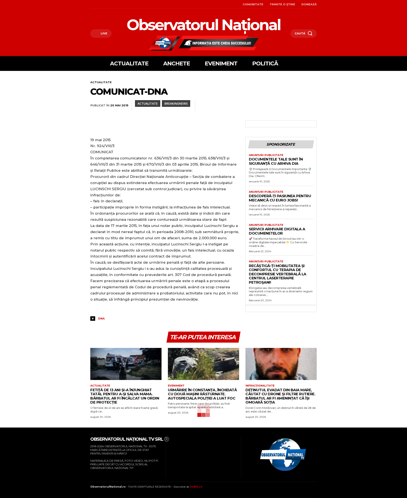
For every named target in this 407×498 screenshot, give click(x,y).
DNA (101, 318)
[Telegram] (302, 105)
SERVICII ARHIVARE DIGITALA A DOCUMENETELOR (277, 231)
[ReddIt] (273, 105)
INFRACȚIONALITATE (260, 385)
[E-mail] (283, 105)
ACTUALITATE (101, 82)
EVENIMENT (176, 385)
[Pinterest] (244, 105)
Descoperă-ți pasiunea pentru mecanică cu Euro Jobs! (280, 198)
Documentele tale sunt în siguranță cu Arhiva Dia (276, 161)
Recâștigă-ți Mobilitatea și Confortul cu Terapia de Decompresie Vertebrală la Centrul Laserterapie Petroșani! (277, 274)
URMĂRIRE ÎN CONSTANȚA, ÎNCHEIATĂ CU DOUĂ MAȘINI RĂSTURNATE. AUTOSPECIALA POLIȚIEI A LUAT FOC (202, 394)
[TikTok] (104, 4)
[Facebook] (91, 4)
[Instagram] (97, 4)
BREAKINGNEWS (176, 103)
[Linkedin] (263, 105)
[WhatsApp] (254, 105)
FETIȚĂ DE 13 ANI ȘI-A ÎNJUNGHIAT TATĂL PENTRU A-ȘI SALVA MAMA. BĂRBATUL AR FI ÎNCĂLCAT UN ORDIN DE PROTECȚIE (124, 396)
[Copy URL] (312, 105)
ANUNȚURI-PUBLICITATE (266, 155)
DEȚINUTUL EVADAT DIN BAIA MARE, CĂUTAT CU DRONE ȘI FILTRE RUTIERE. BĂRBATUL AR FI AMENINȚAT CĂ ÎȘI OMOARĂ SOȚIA (280, 396)
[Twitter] (234, 105)
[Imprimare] (293, 105)
